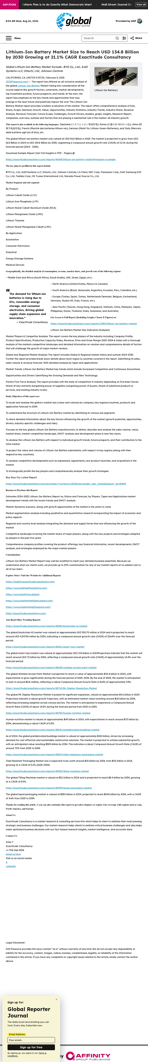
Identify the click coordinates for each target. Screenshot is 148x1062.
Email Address (17, 1034)
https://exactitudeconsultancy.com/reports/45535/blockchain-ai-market (46, 626)
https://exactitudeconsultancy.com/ (26, 613)
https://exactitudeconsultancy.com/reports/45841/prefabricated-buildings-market (53, 729)
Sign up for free (31, 1047)
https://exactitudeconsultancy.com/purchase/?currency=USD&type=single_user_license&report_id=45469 (66, 483)
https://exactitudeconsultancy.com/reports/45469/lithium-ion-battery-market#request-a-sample (60, 159)
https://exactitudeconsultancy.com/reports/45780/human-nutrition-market (48, 713)
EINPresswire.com (17, 81)
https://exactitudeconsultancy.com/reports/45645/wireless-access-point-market (51, 667)
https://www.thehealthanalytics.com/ (26, 588)
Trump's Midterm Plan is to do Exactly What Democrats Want (51, 4)
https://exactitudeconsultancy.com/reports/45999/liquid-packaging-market (49, 787)
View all (141, 4)
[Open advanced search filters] (124, 38)
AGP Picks (9, 4)
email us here (13, 854)
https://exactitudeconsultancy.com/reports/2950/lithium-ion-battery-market (94, 323)
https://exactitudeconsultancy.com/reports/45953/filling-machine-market (47, 771)
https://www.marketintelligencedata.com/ (29, 600)
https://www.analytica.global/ (23, 594)
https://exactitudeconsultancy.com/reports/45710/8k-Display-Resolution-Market (51, 688)
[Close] (56, 999)
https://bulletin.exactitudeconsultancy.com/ (30, 581)
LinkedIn (11, 866)
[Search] (117, 38)
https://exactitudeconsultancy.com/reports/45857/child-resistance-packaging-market (54, 754)
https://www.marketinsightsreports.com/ (28, 607)
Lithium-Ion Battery (29, 85)
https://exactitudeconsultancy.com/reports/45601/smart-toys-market (45, 646)
